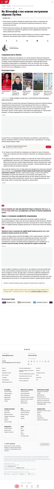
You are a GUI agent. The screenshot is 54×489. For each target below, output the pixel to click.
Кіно (22, 409)
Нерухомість (7, 426)
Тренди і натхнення (8, 432)
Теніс (22, 432)
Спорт (22, 426)
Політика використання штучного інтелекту (26, 371)
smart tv (23, 474)
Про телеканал (5, 375)
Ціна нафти (7, 410)
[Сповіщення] (52, 2)
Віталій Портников (14, 48)
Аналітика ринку (8, 428)
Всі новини (7, 389)
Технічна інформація (23, 380)
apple (15, 474)
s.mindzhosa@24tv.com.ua (38, 291)
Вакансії (38, 370)
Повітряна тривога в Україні (27, 397)
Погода (6, 401)
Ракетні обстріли (25, 391)
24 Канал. (23, 67)
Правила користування (7, 382)
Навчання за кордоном (42, 420)
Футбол (22, 430)
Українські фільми (25, 412)
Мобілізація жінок (41, 397)
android (7, 474)
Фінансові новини (8, 414)
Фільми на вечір (24, 414)
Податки (6, 420)
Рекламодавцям (5, 379)
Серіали (22, 418)
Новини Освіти (41, 409)
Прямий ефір (7, 395)
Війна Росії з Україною (27, 389)
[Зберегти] (47, 41)
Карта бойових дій (25, 393)
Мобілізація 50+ (40, 395)
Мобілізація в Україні (43, 389)
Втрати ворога (24, 403)
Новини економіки (9, 409)
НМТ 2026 (39, 416)
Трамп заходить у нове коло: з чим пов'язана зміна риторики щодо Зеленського (25, 99)
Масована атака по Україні (27, 399)
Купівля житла (7, 430)
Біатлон (22, 434)
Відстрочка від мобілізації (43, 400)
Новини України (8, 393)
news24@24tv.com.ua (7, 355)
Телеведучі (4, 377)
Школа (38, 414)
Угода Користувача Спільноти (25, 376)
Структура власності (40, 372)
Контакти (38, 368)
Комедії (22, 416)
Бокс (22, 428)
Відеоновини (7, 397)
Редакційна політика (6, 372)
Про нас (4, 368)
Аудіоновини (7, 399)
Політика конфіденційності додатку (27, 373)
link (28, 361)
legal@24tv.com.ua (20, 467)
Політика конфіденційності (25, 368)
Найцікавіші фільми (25, 410)
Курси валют (7, 412)
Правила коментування (24, 378)
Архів (37, 375)
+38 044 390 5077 (32, 355)
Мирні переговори (25, 395)
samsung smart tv (31, 474)
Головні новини (8, 391)
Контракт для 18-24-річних (43, 398)
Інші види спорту (25, 436)
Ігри (37, 379)
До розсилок (45, 444)
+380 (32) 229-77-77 (12, 466)
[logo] (6, 2)
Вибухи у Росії (24, 401)
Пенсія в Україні (8, 421)
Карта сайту (38, 377)
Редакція (4, 370)
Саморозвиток (40, 418)
